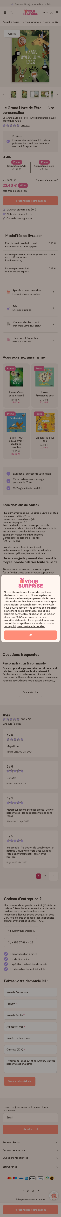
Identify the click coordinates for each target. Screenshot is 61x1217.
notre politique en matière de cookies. (24, 626)
